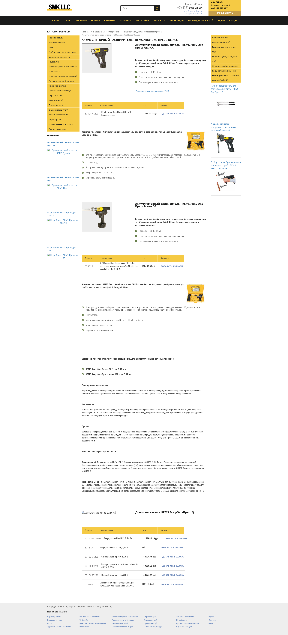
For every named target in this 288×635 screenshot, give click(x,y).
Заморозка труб (56, 100)
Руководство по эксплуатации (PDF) (152, 91)
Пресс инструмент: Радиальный (63, 66)
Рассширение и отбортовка (61, 81)
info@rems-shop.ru (193, 11)
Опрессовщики (55, 95)
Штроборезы (55, 119)
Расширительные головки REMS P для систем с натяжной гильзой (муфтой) (225, 75)
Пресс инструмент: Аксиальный (63, 76)
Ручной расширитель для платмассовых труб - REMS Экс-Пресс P (224, 88)
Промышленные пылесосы (61, 124)
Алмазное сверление (58, 114)
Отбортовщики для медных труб (224, 59)
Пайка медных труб (57, 86)
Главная (54, 20)
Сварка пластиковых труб (60, 90)
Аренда (233, 20)
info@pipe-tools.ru (193, 13)
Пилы (51, 47)
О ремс (211, 617)
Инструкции (177, 20)
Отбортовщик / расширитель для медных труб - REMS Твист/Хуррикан (226, 165)
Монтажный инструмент (59, 57)
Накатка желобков (57, 42)
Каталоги (159, 20)
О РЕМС (67, 20)
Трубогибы (54, 62)
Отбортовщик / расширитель (225, 66)
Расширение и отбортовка (106, 31)
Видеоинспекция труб (59, 110)
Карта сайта (142, 20)
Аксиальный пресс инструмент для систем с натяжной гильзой (223, 127)
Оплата (95, 20)
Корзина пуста (225, 13)
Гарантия (109, 20)
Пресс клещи (54, 71)
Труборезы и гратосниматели (62, 52)
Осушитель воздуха (57, 129)
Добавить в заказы (173, 113)
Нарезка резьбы (56, 38)
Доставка (81, 20)
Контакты (125, 20)
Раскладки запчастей (200, 20)
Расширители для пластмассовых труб (141, 31)
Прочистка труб (56, 105)
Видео (221, 20)
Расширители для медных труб (224, 49)
